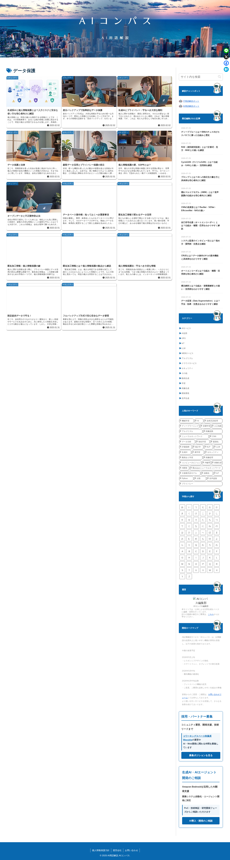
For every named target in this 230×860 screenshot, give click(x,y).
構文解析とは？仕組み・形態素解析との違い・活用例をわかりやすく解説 (200, 287)
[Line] (226, 50)
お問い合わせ (131, 850)
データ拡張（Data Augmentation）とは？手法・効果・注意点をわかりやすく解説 (200, 302)
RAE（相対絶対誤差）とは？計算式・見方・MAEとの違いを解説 (199, 149)
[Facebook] (226, 63)
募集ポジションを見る (201, 755)
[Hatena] (226, 69)
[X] (226, 57)
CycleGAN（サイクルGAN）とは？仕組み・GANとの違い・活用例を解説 (199, 164)
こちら (211, 614)
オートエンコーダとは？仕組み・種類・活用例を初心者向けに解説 (200, 272)
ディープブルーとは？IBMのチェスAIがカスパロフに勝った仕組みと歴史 (200, 133)
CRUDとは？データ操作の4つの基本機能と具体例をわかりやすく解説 (199, 257)
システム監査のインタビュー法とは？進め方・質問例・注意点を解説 (200, 242)
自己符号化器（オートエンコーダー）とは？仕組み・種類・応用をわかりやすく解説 (200, 225)
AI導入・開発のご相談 (201, 820)
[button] (219, 77)
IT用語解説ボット (191, 101)
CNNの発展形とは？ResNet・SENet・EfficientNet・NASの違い (198, 209)
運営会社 (117, 850)
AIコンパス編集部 (200, 606)
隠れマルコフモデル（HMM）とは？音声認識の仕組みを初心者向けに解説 (200, 194)
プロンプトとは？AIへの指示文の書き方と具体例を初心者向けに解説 (200, 178)
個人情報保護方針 (101, 850)
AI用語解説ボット (191, 106)
